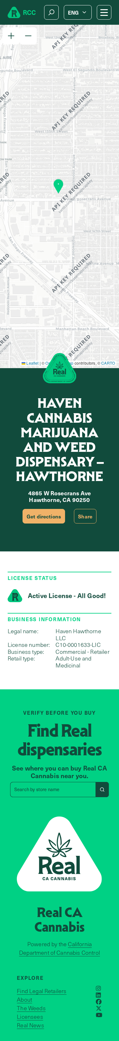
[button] (11, 35)
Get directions (44, 516)
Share (85, 516)
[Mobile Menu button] (104, 12)
